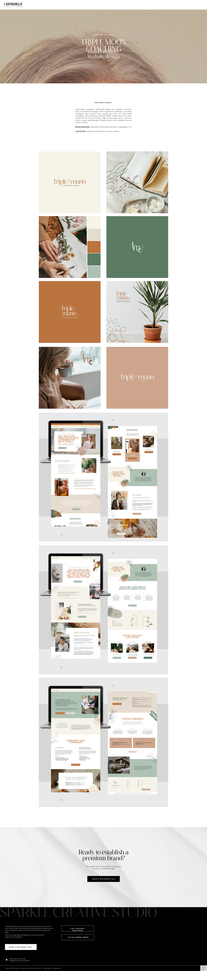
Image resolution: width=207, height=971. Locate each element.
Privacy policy (48, 968)
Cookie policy (57, 968)
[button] (204, 968)
